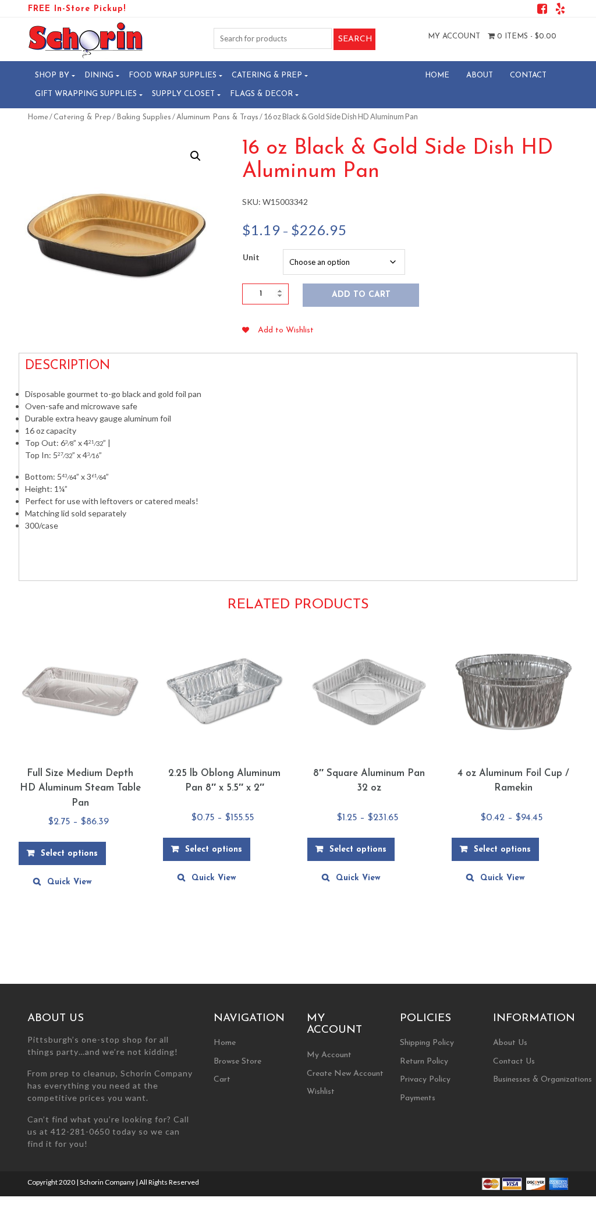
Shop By (52, 75)
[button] (195, 156)
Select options (69, 853)
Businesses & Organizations (542, 1079)
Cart (222, 1079)
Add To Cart (361, 294)
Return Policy (424, 1061)
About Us (510, 1043)
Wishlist (321, 1091)
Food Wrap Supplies (173, 75)
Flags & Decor (261, 94)
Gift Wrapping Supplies (86, 94)
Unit (251, 257)
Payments (417, 1098)
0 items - (525, 36)
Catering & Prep (267, 75)
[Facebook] (542, 10)
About (479, 75)
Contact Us (514, 1061)
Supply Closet (183, 94)
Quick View (69, 882)
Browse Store (237, 1061)
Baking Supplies (143, 117)
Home (437, 75)
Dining (98, 75)
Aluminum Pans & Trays (217, 117)
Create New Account (345, 1073)
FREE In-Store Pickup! (77, 9)
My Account (454, 36)
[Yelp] (560, 10)
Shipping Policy (427, 1043)
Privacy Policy (425, 1079)
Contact (528, 75)
